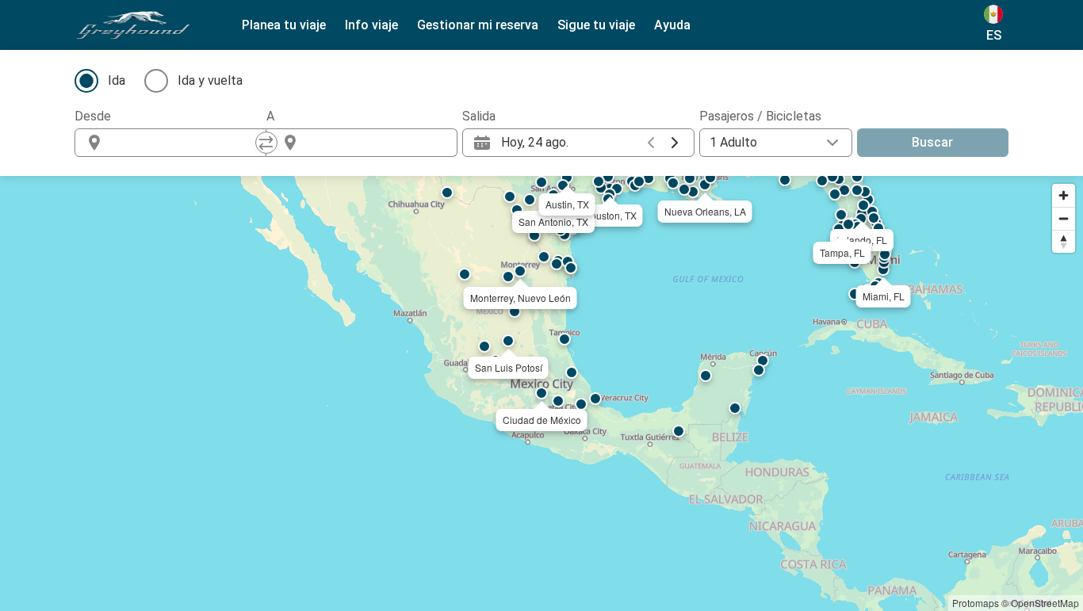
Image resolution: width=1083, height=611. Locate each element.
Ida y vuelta (210, 80)
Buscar (932, 142)
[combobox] (184, 142)
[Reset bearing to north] (1063, 241)
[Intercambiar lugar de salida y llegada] (266, 143)
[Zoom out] (1063, 218)
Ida (116, 80)
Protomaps (975, 602)
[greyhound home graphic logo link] (133, 25)
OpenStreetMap (1045, 602)
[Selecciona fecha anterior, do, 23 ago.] (650, 142)
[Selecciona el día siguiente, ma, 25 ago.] (674, 142)
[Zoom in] (1063, 195)
